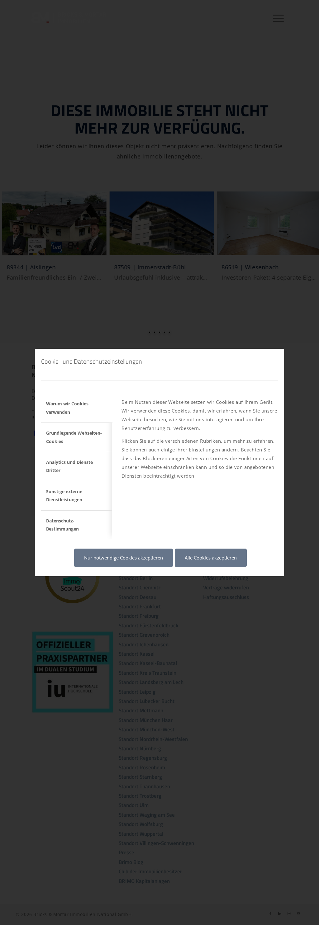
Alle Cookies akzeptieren (211, 558)
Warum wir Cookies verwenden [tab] (67, 408)
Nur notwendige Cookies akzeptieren (123, 558)
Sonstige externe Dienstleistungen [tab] (64, 495)
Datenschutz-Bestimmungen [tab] (62, 525)
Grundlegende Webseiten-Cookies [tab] (74, 437)
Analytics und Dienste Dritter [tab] (69, 466)
